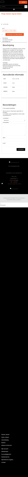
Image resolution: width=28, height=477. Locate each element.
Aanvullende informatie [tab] (7, 39)
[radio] (3, 31)
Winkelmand (4, 451)
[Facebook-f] (14, 169)
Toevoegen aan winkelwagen (14, 34)
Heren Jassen (5, 437)
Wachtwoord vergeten (7, 459)
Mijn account (4, 448)
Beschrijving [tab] (5, 38)
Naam (4, 137)
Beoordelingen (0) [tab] (6, 41)
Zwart (13, 83)
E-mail (4, 143)
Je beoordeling (6, 122)
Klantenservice (5, 457)
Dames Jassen (5, 434)
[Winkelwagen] (2, 2)
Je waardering (6, 118)
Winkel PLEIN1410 (6, 445)
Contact (3, 462)
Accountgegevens (6, 454)
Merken (3, 442)
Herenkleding (5, 440)
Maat (3, 28)
